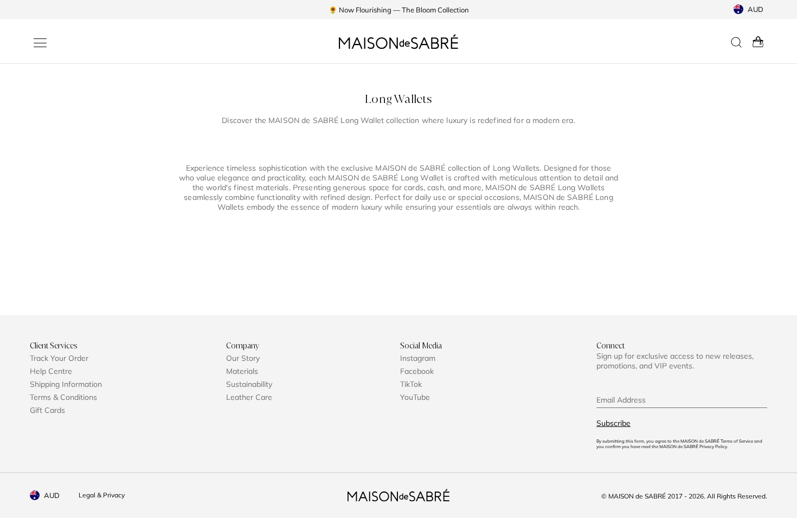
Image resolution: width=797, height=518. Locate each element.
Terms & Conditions (63, 397)
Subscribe (613, 423)
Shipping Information (66, 384)
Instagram (417, 358)
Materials (242, 371)
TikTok (411, 384)
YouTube (415, 397)
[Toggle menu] (40, 42)
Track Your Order (59, 358)
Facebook (417, 371)
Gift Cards (47, 410)
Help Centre (51, 371)
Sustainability (249, 384)
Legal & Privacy (102, 495)
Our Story (243, 358)
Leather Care (249, 397)
